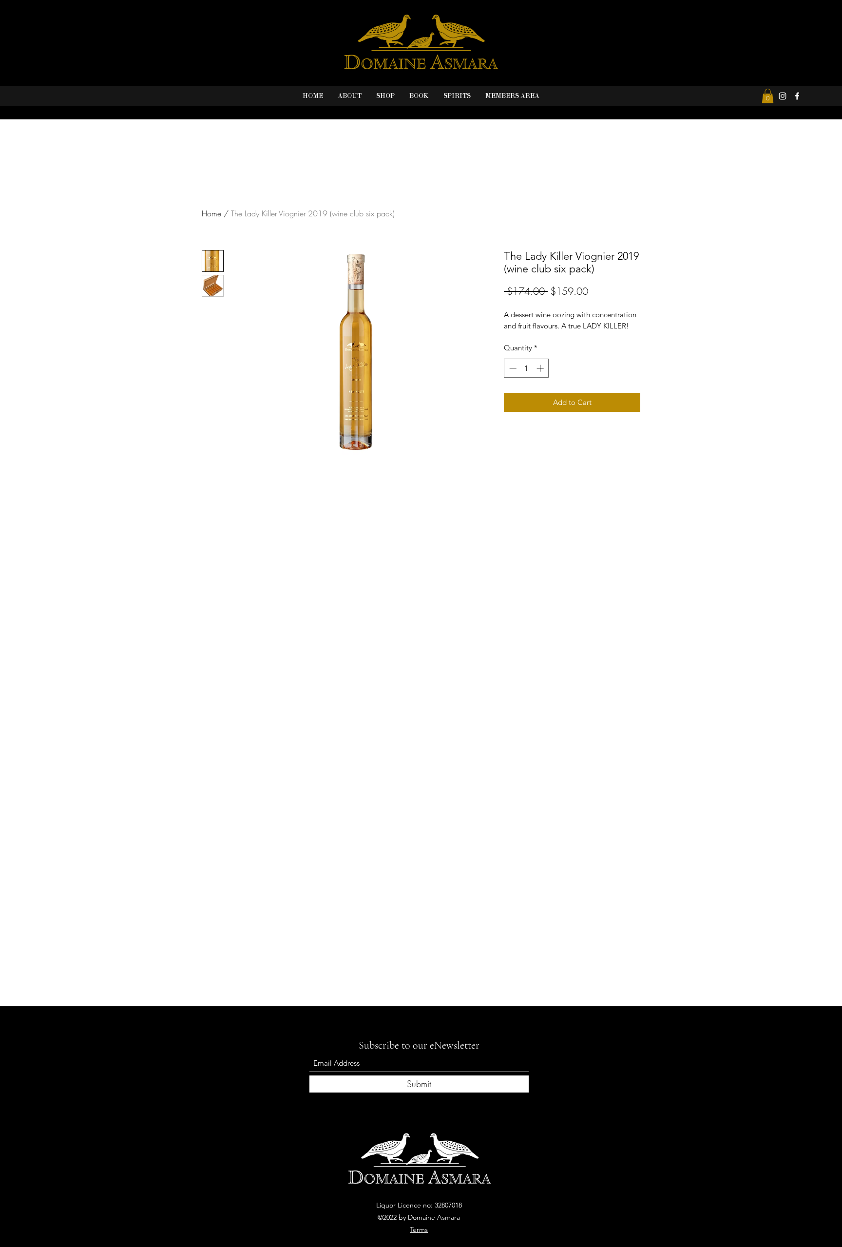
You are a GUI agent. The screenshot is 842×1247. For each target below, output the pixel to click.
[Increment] (541, 368)
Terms (419, 1229)
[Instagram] (782, 96)
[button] (768, 96)
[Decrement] (511, 368)
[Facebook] (797, 96)
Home (211, 213)
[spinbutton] (526, 368)
